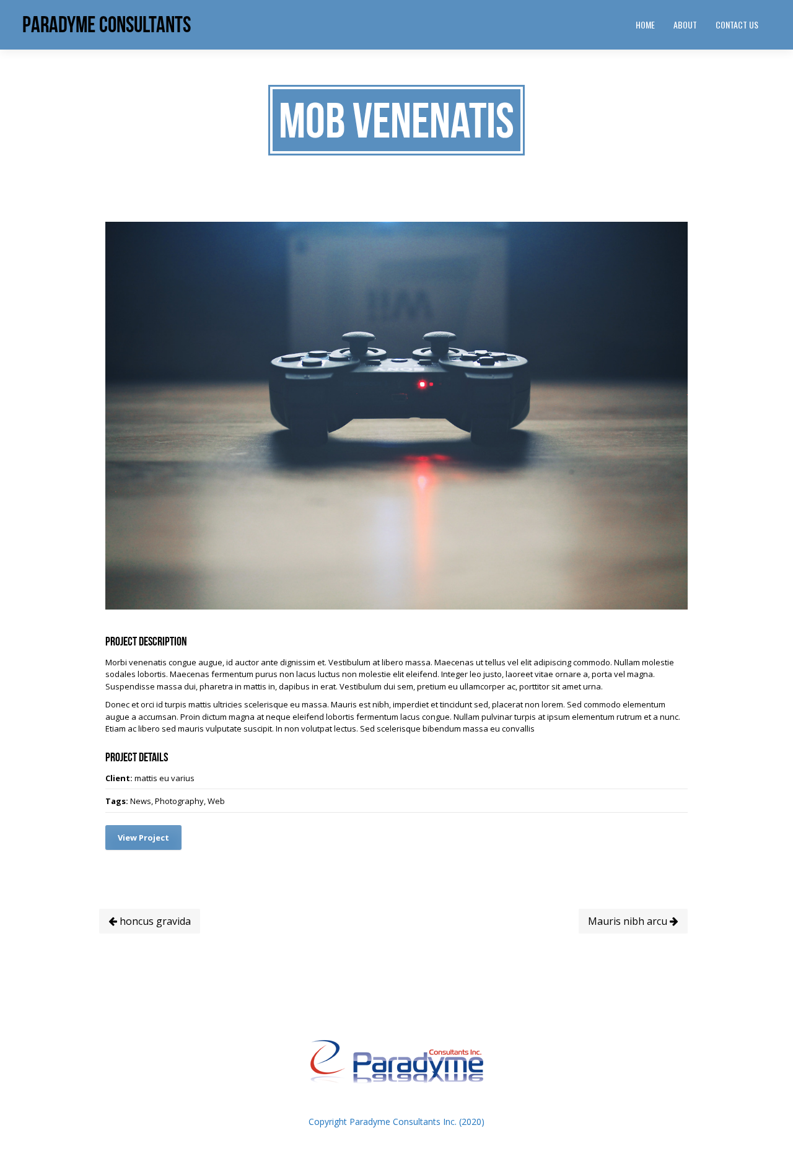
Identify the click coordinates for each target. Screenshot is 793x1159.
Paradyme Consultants (106, 24)
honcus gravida (154, 921)
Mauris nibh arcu (629, 921)
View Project (143, 837)
